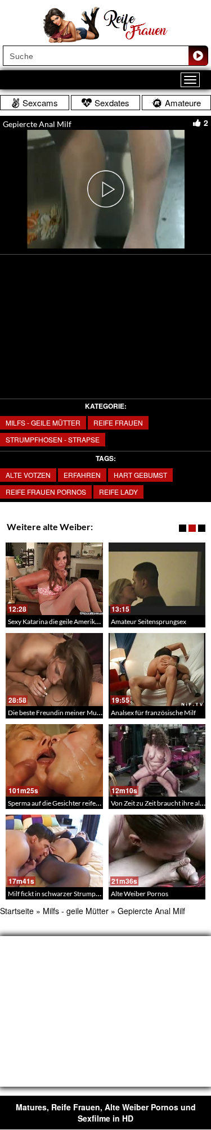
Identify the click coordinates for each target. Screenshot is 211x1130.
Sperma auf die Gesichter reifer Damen (64, 803)
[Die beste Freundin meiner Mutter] (54, 669)
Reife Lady (118, 491)
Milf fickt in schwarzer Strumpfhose (60, 893)
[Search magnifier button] (198, 55)
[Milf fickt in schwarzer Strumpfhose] (54, 851)
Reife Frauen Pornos (46, 491)
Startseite (17, 910)
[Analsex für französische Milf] (157, 669)
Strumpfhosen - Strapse (53, 439)
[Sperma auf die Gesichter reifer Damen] (54, 760)
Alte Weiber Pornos (139, 893)
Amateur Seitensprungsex (148, 621)
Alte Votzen (28, 475)
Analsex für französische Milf (153, 712)
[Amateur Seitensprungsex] (157, 579)
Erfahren (82, 475)
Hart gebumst (140, 475)
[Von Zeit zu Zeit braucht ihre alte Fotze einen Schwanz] (157, 760)
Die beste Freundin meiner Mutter (57, 712)
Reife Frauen (118, 422)
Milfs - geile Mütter (43, 422)
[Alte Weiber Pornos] (157, 851)
